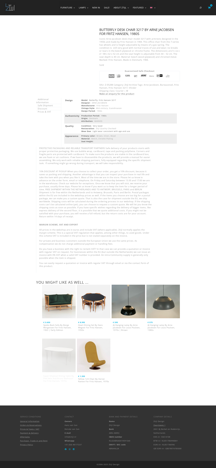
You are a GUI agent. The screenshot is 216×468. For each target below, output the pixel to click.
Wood (113, 136)
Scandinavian (115, 108)
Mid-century (102, 108)
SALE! (107, 7)
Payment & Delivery (29, 433)
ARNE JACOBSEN (99, 103)
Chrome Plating (105, 138)
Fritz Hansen (102, 105)
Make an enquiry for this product (116, 93)
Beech (94, 138)
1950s (99, 111)
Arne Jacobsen (151, 84)
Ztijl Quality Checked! (106, 128)
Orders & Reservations (31, 425)
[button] (73, 8)
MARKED (98, 121)
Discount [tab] (42, 108)
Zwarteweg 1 (160, 425)
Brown (100, 136)
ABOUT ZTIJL (120, 7)
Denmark (93, 118)
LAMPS (82, 7)
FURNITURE (66, 7)
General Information (30, 421)
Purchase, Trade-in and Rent (34, 441)
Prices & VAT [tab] (44, 111)
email (118, 263)
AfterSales (25, 437)
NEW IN (96, 7)
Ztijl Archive (130, 84)
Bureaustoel (166, 84)
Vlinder (132, 87)
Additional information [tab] (42, 101)
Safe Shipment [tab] (45, 105)
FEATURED (138, 7)
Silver (106, 136)
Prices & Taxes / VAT (29, 429)
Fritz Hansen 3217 (118, 87)
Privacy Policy (26, 444)
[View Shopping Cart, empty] (209, 7)
